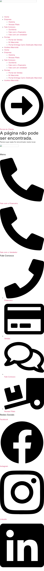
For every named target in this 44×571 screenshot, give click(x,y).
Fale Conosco (9, 27)
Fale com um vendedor (18, 35)
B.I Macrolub (14, 42)
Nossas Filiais (14, 24)
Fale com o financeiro (17, 32)
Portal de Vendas (15, 40)
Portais (7, 37)
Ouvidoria (12, 29)
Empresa (7, 19)
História (12, 22)
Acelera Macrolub (11, 47)
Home (6, 17)
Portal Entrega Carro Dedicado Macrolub (25, 45)
